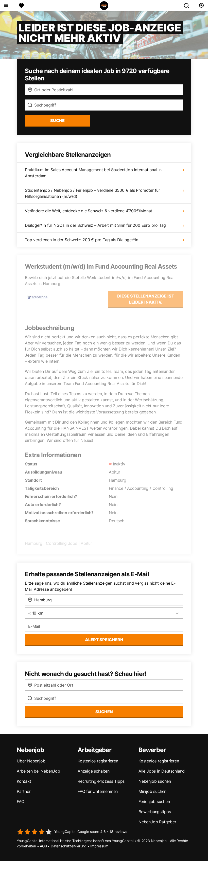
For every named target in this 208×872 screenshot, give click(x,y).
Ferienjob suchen (154, 801)
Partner (24, 791)
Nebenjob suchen (154, 781)
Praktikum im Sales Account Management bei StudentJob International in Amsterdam (93, 172)
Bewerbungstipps (154, 811)
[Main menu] (6, 5)
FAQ (20, 801)
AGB (43, 846)
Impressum (99, 846)
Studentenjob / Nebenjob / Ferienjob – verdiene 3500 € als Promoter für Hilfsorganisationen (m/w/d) (92, 193)
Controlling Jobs (61, 543)
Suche (57, 120)
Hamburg (33, 543)
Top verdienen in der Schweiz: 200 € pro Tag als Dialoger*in (81, 239)
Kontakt (24, 781)
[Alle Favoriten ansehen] (21, 5)
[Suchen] (188, 5)
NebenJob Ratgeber (157, 821)
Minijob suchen (152, 791)
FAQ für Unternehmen (98, 791)
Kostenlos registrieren (98, 760)
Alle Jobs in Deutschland (161, 771)
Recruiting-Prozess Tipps (101, 781)
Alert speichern (104, 639)
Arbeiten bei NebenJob (38, 771)
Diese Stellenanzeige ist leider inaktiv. (145, 299)
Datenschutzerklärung (68, 846)
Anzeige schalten (94, 771)
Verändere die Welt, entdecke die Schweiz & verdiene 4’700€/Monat (88, 210)
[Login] (201, 5)
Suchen (104, 711)
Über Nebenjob (31, 760)
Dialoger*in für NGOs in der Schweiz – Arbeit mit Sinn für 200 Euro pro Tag (95, 225)
